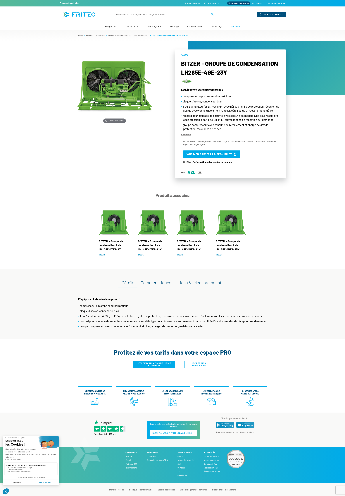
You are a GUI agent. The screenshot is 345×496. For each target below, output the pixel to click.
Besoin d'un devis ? (240, 3)
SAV (179, 464)
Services (181, 468)
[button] (277, 3)
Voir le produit (115, 259)
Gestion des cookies (166, 490)
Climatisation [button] (132, 26)
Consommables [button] (194, 26)
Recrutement (131, 468)
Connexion (151, 456)
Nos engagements (211, 460)
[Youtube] (239, 438)
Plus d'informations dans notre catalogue (209, 162)
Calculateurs (272, 14)
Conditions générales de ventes (193, 490)
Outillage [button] (174, 26)
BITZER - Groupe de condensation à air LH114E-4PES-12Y (189, 245)
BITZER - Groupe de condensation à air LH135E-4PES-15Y (228, 245)
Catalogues (213, 3)
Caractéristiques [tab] (156, 282)
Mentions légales (116, 490)
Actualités (235, 26)
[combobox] (71, 3)
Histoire (128, 456)
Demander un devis (185, 460)
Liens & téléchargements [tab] (200, 282)
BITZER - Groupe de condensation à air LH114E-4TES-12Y (150, 245)
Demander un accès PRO (157, 460)
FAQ (179, 472)
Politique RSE (131, 464)
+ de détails (186, 134)
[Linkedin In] (231, 438)
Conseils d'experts (211, 456)
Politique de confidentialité (141, 490)
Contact (259, 3)
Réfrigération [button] (111, 26)
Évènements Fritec (212, 472)
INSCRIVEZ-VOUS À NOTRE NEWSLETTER (172, 433)
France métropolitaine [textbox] (69, 3)
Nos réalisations (211, 468)
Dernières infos (210, 464)
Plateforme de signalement (224, 490)
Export (128, 460)
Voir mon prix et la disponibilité (209, 154)
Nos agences (193, 3)
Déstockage (216, 26)
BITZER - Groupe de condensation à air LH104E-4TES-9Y (111, 245)
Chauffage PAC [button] (154, 26)
